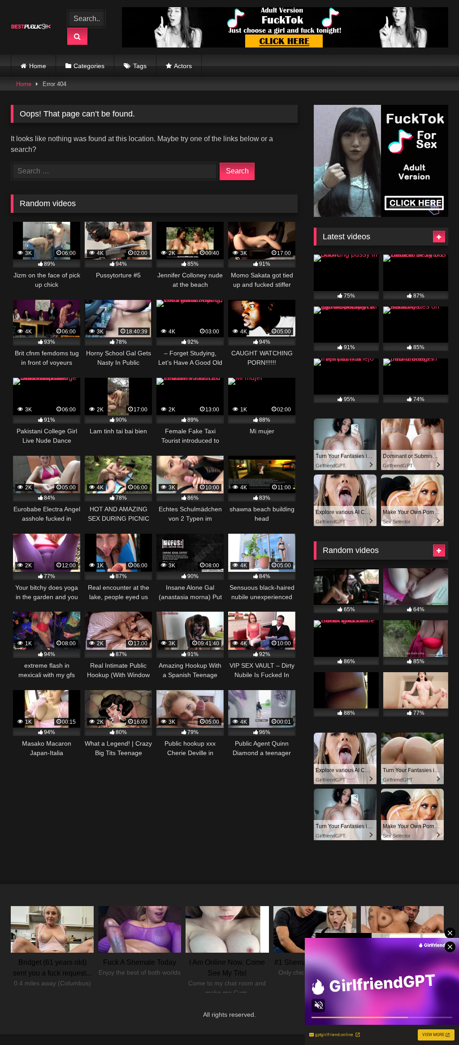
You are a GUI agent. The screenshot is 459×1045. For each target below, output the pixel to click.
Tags (140, 65)
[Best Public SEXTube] (33, 27)
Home (37, 65)
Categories (89, 65)
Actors (183, 65)
